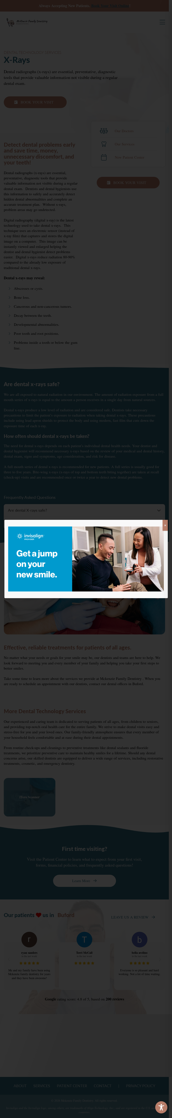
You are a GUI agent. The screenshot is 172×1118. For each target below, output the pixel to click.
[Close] (165, 525)
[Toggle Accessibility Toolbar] (161, 1107)
